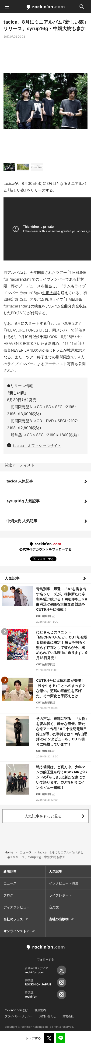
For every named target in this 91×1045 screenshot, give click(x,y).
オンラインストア (17, 931)
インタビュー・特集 (63, 883)
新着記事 (10, 871)
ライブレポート (60, 895)
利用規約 (40, 1010)
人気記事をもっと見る (43, 816)
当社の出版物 (59, 919)
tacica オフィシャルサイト (37, 445)
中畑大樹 (49, 292)
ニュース (10, 883)
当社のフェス (13, 919)
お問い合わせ (47, 1016)
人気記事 (12, 578)
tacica (9, 183)
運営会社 (68, 1016)
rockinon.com (45, 7)
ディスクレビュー (17, 907)
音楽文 (54, 907)
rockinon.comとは (16, 1010)
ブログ (8, 895)
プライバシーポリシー (19, 1016)
